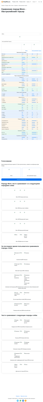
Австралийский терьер (36, 50)
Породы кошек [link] (22, 1)
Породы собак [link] (15, 1)
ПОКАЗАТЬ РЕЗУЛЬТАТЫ (21, 179)
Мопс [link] (12, 5)
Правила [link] (18, 396)
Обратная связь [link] (23, 396)
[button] (22, 194)
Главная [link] (2, 5)
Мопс (26, 50)
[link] (22, 194)
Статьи (34, 1)
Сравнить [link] (16, 5)
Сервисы (28, 1)
